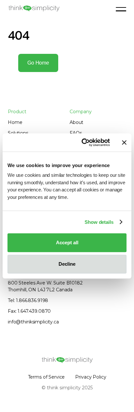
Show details (99, 222)
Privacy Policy (90, 377)
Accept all (67, 242)
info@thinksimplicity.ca (33, 322)
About (76, 122)
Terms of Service (46, 377)
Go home (38, 63)
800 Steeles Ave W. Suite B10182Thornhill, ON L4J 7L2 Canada (45, 286)
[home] (34, 8)
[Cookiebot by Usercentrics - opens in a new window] (83, 142)
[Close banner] (124, 142)
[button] (121, 9)
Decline (67, 264)
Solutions (18, 133)
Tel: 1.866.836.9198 (28, 300)
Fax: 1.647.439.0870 (29, 311)
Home (15, 122)
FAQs (76, 133)
